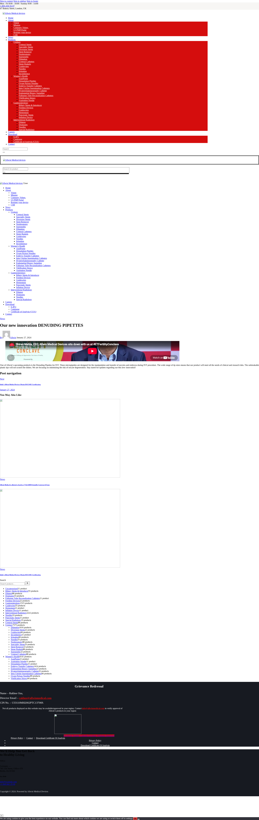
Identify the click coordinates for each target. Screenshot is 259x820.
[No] (138, 819)
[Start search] (4, 152)
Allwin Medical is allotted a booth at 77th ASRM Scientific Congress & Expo (25, 485)
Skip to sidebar (19, 1)
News (2, 319)
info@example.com (8, 782)
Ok (135, 819)
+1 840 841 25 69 (7, 784)
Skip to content (6, 1)
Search (3, 580)
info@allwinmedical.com (93, 708)
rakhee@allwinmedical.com (35, 697)
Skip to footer (32, 1)
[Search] (27, 583)
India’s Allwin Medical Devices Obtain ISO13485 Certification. (20, 575)
